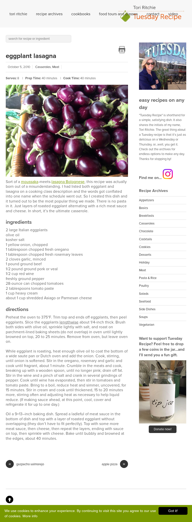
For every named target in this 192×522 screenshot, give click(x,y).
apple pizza (113, 464)
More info (30, 516)
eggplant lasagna (31, 56)
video (173, 14)
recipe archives (49, 14)
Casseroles (43, 67)
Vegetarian (146, 325)
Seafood (145, 302)
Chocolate (146, 231)
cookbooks (80, 14)
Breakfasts (146, 216)
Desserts (145, 255)
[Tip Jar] (162, 422)
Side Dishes (147, 309)
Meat (55, 67)
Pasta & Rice (147, 278)
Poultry (144, 286)
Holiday (144, 262)
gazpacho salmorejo (26, 464)
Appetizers (146, 200)
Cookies (144, 247)
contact (153, 14)
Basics (143, 208)
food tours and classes (118, 14)
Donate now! (163, 429)
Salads (143, 294)
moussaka (29, 182)
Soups (143, 317)
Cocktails (145, 239)
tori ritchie (18, 14)
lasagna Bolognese (68, 182)
